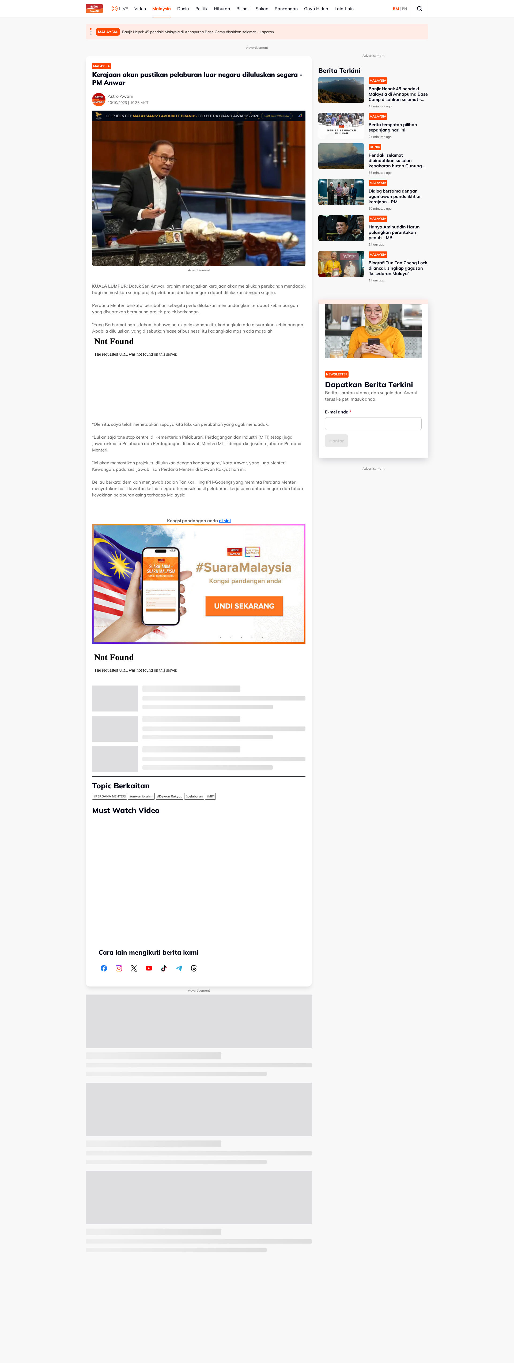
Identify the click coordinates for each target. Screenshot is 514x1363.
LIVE (123, 8)
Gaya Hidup (316, 8)
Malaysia (161, 8)
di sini (225, 520)
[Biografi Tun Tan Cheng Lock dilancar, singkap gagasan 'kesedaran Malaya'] (341, 264)
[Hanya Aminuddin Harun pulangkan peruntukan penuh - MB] (341, 228)
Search (419, 8)
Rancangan (286, 8)
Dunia (183, 8)
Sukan (262, 8)
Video (140, 8)
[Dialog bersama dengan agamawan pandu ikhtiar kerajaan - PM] (341, 192)
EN (404, 8)
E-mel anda (337, 412)
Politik (201, 8)
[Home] (94, 8)
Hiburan (222, 8)
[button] (91, 29)
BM (396, 8)
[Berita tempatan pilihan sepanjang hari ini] (341, 126)
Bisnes (243, 8)
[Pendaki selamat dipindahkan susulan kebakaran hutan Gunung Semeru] (341, 156)
